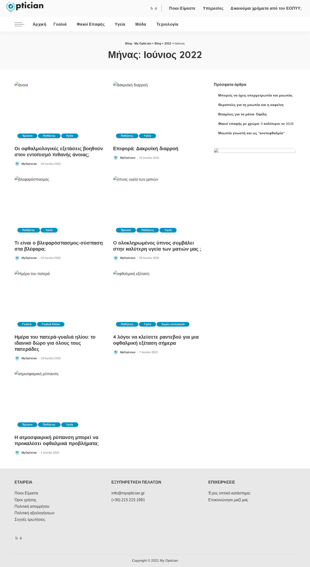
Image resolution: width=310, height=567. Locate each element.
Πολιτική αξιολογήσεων (34, 513)
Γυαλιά (26, 324)
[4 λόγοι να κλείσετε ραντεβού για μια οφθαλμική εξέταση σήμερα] (157, 300)
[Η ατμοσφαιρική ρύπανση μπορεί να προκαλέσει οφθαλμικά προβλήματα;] (59, 401)
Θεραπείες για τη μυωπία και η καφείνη (251, 105)
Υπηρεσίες (213, 8)
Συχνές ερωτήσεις (30, 519)
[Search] (292, 24)
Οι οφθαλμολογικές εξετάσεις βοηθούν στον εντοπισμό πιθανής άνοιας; (59, 151)
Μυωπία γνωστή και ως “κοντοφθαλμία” (251, 133)
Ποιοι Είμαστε (182, 8)
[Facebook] (152, 8)
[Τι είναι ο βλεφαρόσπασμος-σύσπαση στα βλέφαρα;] (59, 206)
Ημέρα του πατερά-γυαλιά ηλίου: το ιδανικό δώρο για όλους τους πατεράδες (55, 343)
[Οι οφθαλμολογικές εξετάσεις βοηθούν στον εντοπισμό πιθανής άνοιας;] (59, 112)
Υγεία (69, 135)
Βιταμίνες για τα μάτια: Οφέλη (242, 114)
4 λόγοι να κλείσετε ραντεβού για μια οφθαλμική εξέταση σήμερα (156, 340)
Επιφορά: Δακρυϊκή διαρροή (145, 148)
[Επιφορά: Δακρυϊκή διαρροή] (157, 112)
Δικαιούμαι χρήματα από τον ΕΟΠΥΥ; (266, 8)
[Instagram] (156, 8)
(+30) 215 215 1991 (128, 500)
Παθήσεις (49, 135)
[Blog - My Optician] (24, 7)
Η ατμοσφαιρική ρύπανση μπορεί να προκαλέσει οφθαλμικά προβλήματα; (57, 440)
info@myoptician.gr (128, 493)
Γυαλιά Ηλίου (51, 324)
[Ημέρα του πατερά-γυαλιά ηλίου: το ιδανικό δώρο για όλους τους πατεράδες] (59, 300)
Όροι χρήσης (26, 500)
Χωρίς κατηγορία (173, 324)
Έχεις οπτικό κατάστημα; (229, 493)
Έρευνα (27, 135)
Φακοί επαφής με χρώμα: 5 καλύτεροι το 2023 (256, 123)
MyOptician (29, 164)
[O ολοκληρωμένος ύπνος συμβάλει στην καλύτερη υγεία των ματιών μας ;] (157, 206)
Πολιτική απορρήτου (32, 506)
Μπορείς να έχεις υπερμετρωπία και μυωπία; (255, 95)
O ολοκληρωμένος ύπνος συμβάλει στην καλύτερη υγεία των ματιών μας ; (157, 246)
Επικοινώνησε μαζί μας (228, 500)
